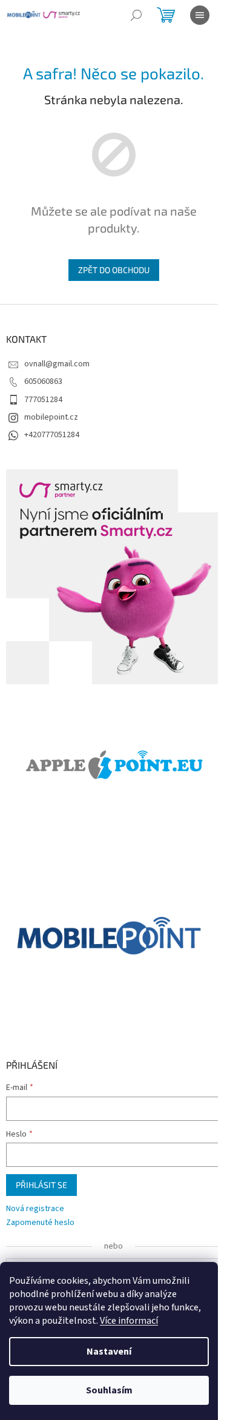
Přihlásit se (41, 1185)
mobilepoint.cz (51, 417)
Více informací (129, 1320)
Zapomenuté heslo (40, 1223)
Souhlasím (109, 1390)
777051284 (43, 400)
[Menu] (200, 15)
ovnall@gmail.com (57, 364)
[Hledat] (136, 15)
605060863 (43, 381)
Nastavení (109, 1351)
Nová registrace (35, 1209)
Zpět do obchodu (114, 270)
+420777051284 (51, 435)
